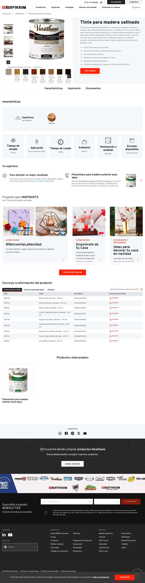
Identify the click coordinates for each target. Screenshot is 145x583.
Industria (134, 2)
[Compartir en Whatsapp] (60, 433)
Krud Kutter (126, 533)
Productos (6, 14)
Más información (101, 577)
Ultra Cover (103, 541)
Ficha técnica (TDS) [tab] (12, 290)
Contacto (55, 541)
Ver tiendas (90, 71)
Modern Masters (106, 533)
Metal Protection (128, 541)
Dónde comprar (72, 464)
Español (115, 298)
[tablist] (29, 290)
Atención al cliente (111, 7)
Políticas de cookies (68, 571)
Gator (123, 548)
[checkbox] (46, 513)
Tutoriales (55, 548)
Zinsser (102, 537)
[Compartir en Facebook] (66, 433)
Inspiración (74, 88)
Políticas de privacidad (49, 571)
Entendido (125, 577)
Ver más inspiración (72, 272)
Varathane (19, 14)
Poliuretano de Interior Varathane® (40, 181)
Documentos (93, 88)
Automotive (104, 548)
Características (53, 88)
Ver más (62, 515)
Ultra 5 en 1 (103, 551)
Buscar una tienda (87, 7)
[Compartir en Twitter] (78, 433)
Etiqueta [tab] (51, 290)
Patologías (77, 548)
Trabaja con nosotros (59, 551)
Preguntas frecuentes (82, 541)
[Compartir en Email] (85, 433)
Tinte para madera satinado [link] (39, 14)
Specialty (103, 544)
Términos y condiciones (30, 571)
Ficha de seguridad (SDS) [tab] (34, 290)
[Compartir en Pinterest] (72, 433)
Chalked (124, 544)
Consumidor (116, 2)
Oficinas (76, 533)
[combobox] (107, 501)
